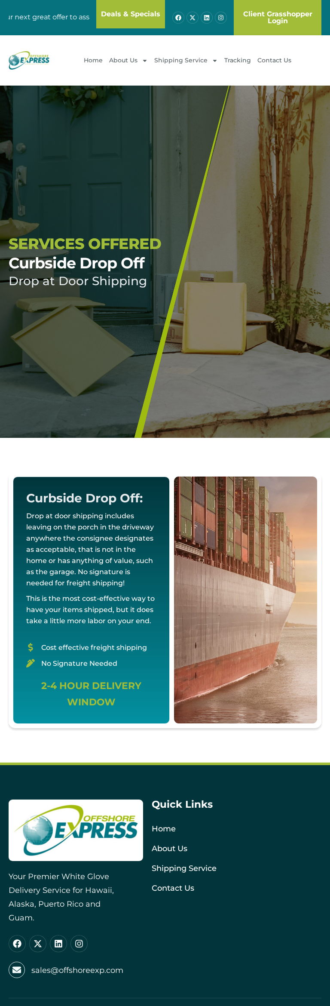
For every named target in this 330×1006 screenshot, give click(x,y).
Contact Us (274, 60)
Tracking (237, 60)
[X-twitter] (192, 18)
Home (93, 60)
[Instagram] (221, 18)
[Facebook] (178, 18)
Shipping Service (181, 60)
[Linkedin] (207, 18)
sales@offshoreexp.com (77, 970)
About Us (123, 60)
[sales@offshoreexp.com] (17, 970)
